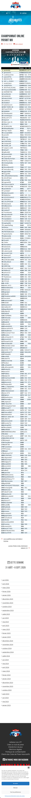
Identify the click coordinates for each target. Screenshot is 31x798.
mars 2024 (6, 671)
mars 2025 (6, 629)
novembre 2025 (7, 603)
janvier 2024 (6, 679)
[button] (28, 767)
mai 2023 (5, 701)
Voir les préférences (15, 792)
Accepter (15, 783)
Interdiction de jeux (15, 747)
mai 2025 (5, 622)
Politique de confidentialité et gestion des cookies (15, 796)
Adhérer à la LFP (15, 742)
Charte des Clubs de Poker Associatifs (15, 754)
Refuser (15, 788)
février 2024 (6, 675)
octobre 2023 (7, 690)
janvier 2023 (6, 705)
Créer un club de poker (15, 745)
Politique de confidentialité (15, 752)
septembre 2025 (8, 610)
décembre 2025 (7, 599)
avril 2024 (5, 667)
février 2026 (6, 591)
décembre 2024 (7, 641)
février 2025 (6, 633)
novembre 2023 (7, 686)
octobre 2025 (7, 607)
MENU (24, 13)
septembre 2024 (8, 652)
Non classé (19, 44)
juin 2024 (5, 660)
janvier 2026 (6, 595)
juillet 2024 (6, 656)
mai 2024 (5, 664)
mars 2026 (6, 588)
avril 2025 (5, 625)
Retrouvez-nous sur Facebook (16, 759)
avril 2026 (5, 584)
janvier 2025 (6, 637)
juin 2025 (5, 618)
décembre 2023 (7, 683)
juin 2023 (5, 698)
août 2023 (5, 694)
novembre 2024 (7, 644)
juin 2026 (5, 580)
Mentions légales (15, 749)
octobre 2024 (7, 648)
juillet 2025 (6, 614)
